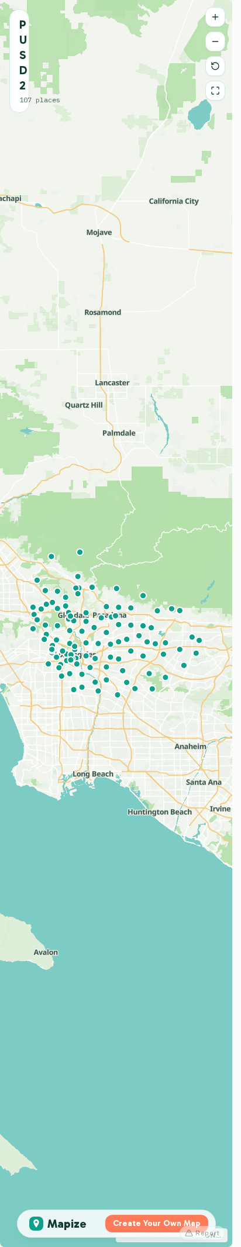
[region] (116, 623)
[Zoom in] (215, 17)
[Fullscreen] (215, 91)
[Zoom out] (215, 41)
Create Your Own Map (157, 1223)
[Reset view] (215, 66)
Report (207, 1232)
